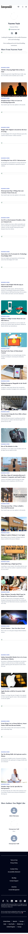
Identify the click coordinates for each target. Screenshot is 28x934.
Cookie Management (14, 889)
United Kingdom (11, 926)
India (5, 924)
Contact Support (14, 880)
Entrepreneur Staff (14, 829)
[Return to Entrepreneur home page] (6, 7)
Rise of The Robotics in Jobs (9, 446)
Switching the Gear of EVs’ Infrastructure (13, 160)
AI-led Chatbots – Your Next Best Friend (13, 628)
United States (6, 921)
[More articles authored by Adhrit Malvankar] (14, 810)
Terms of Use (14, 860)
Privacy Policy (14, 863)
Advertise (14, 887)
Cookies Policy (14, 869)
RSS (25, 901)
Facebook (3, 901)
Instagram (21, 901)
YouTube (16, 901)
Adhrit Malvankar (14, 816)
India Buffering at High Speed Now (11, 564)
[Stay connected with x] (12, 33)
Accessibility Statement (14, 872)
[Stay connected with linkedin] (16, 33)
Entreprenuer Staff (14, 843)
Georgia (22, 921)
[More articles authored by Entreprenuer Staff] (14, 838)
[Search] (18, 7)
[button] (26, 7)
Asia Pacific (12, 924)
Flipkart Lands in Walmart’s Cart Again (13, 535)
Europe (19, 926)
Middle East (20, 924)
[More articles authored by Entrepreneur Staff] (14, 826)
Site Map (14, 878)
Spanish (15, 921)
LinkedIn (12, 901)
